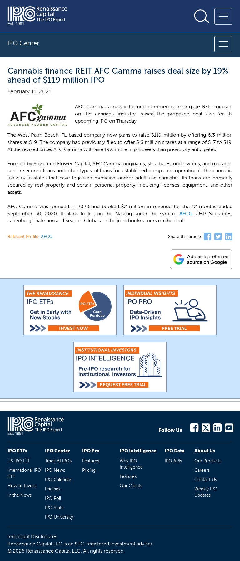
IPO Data (174, 451)
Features (90, 461)
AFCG (185, 214)
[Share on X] (218, 237)
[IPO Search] (202, 16)
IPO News (55, 470)
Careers (202, 470)
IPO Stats (54, 507)
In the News (20, 495)
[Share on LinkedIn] (228, 237)
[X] (205, 427)
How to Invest (22, 486)
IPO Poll (53, 498)
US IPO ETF (19, 461)
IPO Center (57, 451)
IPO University (59, 517)
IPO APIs (173, 461)
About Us (204, 451)
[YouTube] (228, 427)
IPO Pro (91, 451)
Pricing (89, 470)
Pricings (52, 489)
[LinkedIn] (217, 427)
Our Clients (131, 486)
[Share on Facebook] (207, 237)
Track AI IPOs (58, 461)
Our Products (207, 461)
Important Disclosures (32, 536)
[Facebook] (194, 427)
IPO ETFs (17, 451)
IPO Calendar (58, 479)
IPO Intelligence (138, 451)
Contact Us (205, 479)
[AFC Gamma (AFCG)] (37, 114)
